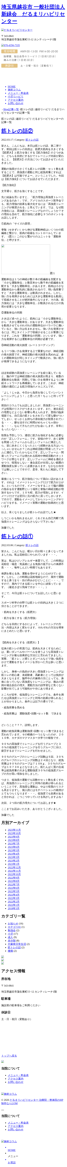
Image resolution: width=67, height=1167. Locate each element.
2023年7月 (14, 843)
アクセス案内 (15, 1078)
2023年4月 (14, 853)
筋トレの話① (17, 536)
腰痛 (10, 950)
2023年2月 (14, 860)
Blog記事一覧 (11, 109)
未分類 (12, 940)
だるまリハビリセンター (24, 1100)
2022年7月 (14, 884)
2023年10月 (14, 833)
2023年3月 (14, 857)
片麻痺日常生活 (17, 944)
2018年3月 (14, 908)
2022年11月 (14, 870)
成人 (10, 937)
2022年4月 (14, 894)
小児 (10, 933)
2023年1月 (14, 864)
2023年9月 (14, 836)
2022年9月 (14, 877)
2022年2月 (14, 901)
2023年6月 (14, 847)
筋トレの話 (32, 139)
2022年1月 (14, 905)
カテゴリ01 (14, 927)
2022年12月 (14, 867)
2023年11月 (14, 830)
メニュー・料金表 (18, 1075)
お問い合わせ (15, 1082)
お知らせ (13, 923)
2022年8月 (14, 881)
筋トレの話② (17, 131)
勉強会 (12, 930)
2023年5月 (14, 850)
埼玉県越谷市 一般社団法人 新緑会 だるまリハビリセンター (33, 14)
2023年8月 (14, 840)
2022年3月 (14, 898)
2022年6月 (14, 888)
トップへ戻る (9, 1055)
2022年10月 (14, 874)
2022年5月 (14, 891)
